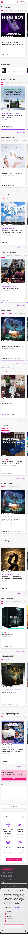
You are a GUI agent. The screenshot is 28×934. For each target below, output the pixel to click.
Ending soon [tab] (18, 486)
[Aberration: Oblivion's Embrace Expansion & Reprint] (13, 329)
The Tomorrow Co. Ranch (10, 288)
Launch (14, 778)
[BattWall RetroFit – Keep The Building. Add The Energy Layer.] (13, 444)
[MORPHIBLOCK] (13, 386)
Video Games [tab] (22, 313)
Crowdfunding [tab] (17, 140)
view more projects (21, 60)
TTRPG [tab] (16, 313)
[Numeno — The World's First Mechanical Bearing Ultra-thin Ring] (13, 559)
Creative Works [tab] (19, 10)
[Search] (17, 2)
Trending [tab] (3, 486)
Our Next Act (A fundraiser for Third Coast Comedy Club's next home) (12, 232)
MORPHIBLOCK (7, 404)
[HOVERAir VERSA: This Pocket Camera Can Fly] (13, 156)
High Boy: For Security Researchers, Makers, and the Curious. (12, 44)
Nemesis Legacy (8, 634)
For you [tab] (3, 140)
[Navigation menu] (26, 2)
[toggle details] (24, 56)
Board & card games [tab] (6, 313)
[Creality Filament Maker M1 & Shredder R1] (13, 98)
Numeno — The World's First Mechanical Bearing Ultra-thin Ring (12, 578)
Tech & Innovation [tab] (8, 10)
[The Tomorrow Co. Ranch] (13, 271)
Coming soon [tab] (5, 428)
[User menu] (23, 2)
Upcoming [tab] (9, 140)
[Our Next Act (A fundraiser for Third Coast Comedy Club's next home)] (13, 213)
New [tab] (11, 428)
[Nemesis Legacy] (13, 617)
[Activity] (20, 2)
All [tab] (2, 10)
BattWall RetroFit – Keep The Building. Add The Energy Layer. (12, 463)
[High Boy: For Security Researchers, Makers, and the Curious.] (13, 25)
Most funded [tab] (11, 486)
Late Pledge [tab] (20, 371)
